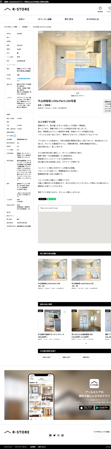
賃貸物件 (25, 27)
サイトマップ (8, 447)
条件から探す (47, 357)
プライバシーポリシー (21, 447)
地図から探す (66, 357)
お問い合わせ (42, 447)
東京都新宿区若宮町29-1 (23, 79)
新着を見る (86, 357)
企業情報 (32, 447)
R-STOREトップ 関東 (10, 27)
